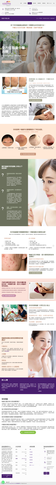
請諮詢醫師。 (7, 351)
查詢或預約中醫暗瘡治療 (29, 432)
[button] (2, 246)
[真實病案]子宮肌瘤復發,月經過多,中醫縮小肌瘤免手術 (12, 292)
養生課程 (34, 3)
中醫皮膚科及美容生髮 (46, 18)
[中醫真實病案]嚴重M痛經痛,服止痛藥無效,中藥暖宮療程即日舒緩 (14, 290)
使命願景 (25, 3)
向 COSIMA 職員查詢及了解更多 (7, 476)
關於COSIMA (49, 3)
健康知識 (43, 3)
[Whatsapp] (3, 482)
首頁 (21, 3)
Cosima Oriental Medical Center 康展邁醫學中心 (14, 483)
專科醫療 (29, 3)
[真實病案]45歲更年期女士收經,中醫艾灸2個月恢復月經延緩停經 (13, 288)
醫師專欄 (39, 3)
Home (37, 18)
